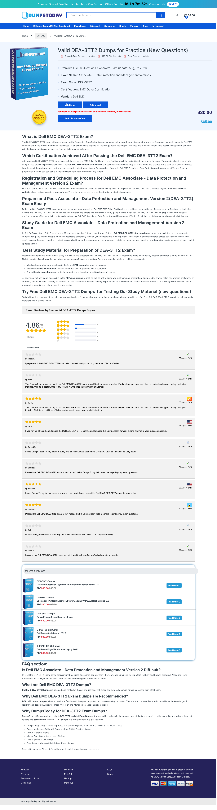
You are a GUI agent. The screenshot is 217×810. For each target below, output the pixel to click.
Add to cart (95, 105)
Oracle (122, 26)
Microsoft (95, 26)
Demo (72, 105)
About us (25, 769)
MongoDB (69, 782)
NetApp (68, 778)
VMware (134, 26)
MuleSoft (68, 774)
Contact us (26, 782)
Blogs (145, 26)
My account (158, 26)
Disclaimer (26, 774)
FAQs (109, 769)
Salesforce (109, 26)
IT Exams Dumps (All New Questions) (51, 26)
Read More (173, 585)
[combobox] (111, 15)
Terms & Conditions (30, 778)
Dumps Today (30, 801)
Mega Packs (80, 26)
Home (26, 26)
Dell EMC (41, 35)
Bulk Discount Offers (75, 118)
